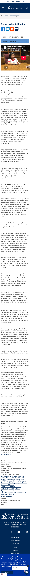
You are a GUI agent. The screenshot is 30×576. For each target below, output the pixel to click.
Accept (7, 572)
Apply (7, 1)
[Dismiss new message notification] (28, 566)
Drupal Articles (14, 15)
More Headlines (6, 496)
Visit (23, 1)
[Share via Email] (16, 28)
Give (13, 1)
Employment (15, 540)
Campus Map (15, 537)
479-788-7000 (15, 527)
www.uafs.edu (6, 454)
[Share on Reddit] (12, 28)
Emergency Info (15, 553)
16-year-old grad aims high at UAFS (12, 479)
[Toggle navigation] (26, 41)
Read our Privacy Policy (16, 561)
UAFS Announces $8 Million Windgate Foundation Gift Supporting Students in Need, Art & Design (14, 483)
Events (15, 550)
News (18, 1)
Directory (16, 543)
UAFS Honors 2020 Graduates (11, 487)
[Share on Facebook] (3, 28)
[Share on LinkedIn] (8, 28)
